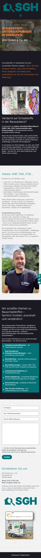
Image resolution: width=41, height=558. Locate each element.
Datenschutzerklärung (10, 452)
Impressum (15, 555)
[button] (20, 15)
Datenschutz (25, 555)
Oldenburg (10, 490)
